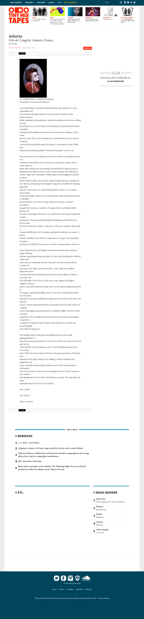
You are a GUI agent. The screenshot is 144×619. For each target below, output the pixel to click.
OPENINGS (70, 589)
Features (40, 2)
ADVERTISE (88, 589)
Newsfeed (29, 2)
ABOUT (54, 589)
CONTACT (62, 589)
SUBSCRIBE (79, 589)
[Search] (121, 2)
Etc (59, 2)
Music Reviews (15, 2)
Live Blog (87, 48)
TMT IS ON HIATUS (70, 2)
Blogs (51, 2)
